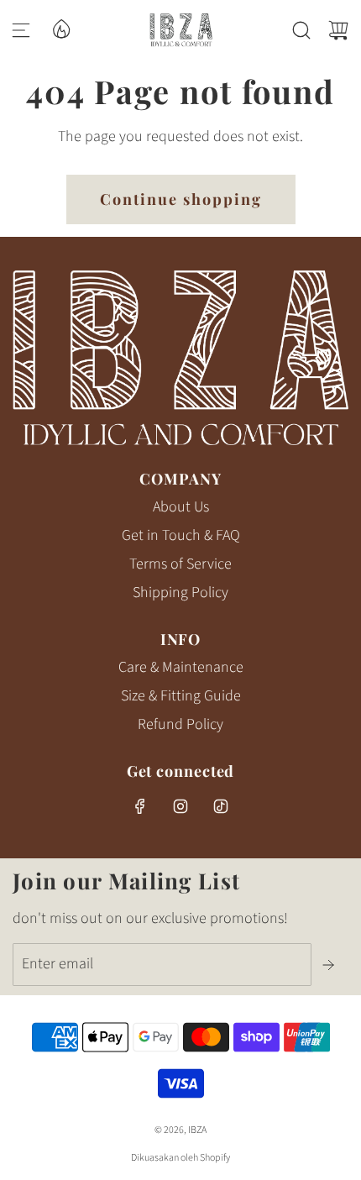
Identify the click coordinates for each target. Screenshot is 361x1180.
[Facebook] (140, 806)
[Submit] (329, 965)
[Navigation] (21, 30)
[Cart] (338, 30)
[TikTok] (220, 806)
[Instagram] (180, 806)
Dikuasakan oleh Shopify (180, 1158)
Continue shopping (181, 199)
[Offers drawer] (60, 27)
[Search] (301, 30)
